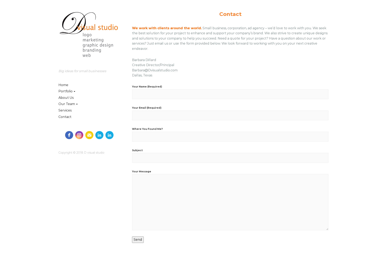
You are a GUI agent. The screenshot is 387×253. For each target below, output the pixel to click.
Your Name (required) (147, 86)
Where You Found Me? (147, 128)
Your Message (141, 171)
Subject (137, 150)
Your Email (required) (146, 107)
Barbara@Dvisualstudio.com (155, 70)
